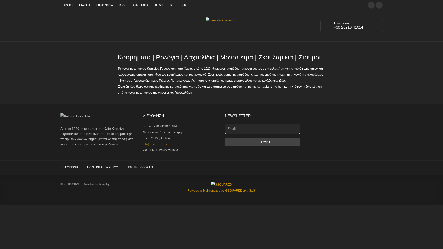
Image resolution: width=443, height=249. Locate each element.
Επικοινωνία (104, 5)
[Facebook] (371, 5)
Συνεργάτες (141, 5)
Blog (122, 5)
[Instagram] (379, 5)
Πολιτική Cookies (140, 167)
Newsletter (163, 5)
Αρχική (68, 5)
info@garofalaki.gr (155, 144)
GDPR (182, 5)
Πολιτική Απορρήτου (102, 167)
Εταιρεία (84, 5)
